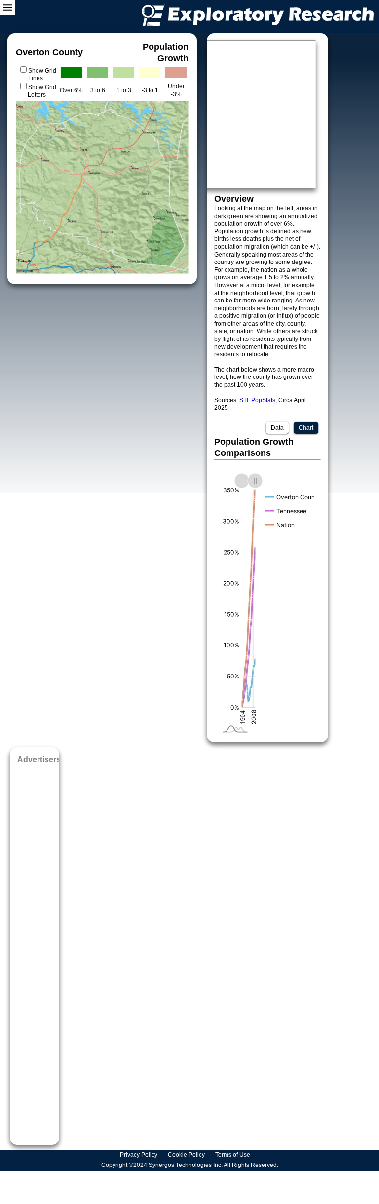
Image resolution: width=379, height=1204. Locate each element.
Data (277, 427)
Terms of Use (233, 1154)
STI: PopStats (257, 400)
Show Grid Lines (42, 74)
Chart (306, 427)
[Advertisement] (34, 951)
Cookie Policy (187, 1154)
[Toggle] (7, 7)
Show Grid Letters (42, 91)
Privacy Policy (139, 1154)
